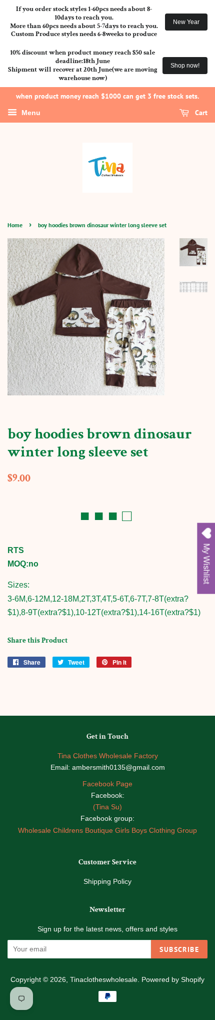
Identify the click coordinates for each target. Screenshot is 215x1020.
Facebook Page (107, 784)
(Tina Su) (107, 807)
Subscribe (179, 949)
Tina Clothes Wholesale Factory (108, 756)
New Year (186, 22)
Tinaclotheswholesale (104, 979)
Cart (200, 112)
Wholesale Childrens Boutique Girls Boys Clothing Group (107, 830)
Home (15, 225)
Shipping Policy (108, 881)
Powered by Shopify (173, 979)
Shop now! (185, 65)
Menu (30, 113)
